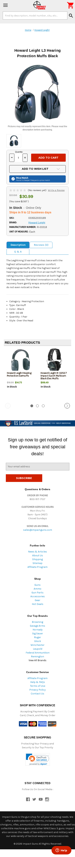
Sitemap (37, 563)
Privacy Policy (37, 689)
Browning (37, 622)
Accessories (37, 596)
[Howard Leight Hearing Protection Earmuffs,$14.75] (21, 360)
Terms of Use (37, 685)
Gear (37, 600)
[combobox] (35, 16)
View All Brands (37, 660)
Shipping (37, 559)
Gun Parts (37, 592)
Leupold (37, 648)
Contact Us (37, 693)
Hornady (38, 629)
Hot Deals (37, 604)
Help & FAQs (37, 682)
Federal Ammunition (38, 652)
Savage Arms (37, 625)
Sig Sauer (37, 633)
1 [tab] (31, 405)
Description (18, 244)
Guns (37, 584)
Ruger (37, 637)
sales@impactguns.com (37, 529)
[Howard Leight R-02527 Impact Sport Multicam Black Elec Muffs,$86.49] (54, 360)
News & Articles (37, 551)
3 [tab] (43, 405)
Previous (8, 405)
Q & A (18, 251)
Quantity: (19, 152)
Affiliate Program (37, 567)
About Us (37, 555)
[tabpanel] (21, 375)
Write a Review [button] (56, 190)
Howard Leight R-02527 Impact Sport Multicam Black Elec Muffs (54, 376)
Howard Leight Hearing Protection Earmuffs (19, 374)
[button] (37, 759)
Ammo (37, 588)
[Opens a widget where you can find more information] (61, 850)
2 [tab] (37, 405)
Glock (37, 641)
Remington (37, 656)
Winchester (37, 645)
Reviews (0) (41, 244)
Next (67, 405)
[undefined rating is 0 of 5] (18, 190)
